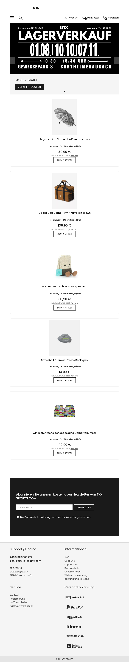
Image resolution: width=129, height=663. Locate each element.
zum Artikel (64, 160)
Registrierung (17, 598)
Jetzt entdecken (29, 87)
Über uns (69, 560)
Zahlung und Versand (76, 578)
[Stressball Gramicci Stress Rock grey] (64, 357)
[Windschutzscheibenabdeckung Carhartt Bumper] (64, 429)
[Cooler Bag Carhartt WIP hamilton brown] (64, 209)
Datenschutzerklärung (37, 517)
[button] (64, 91)
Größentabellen (19, 602)
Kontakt (14, 595)
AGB (66, 557)
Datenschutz (72, 568)
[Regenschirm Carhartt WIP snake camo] (64, 136)
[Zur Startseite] (37, 14)
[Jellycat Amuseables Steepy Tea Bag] (64, 283)
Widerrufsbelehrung (75, 575)
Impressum (71, 564)
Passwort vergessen (22, 606)
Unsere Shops (72, 571)
